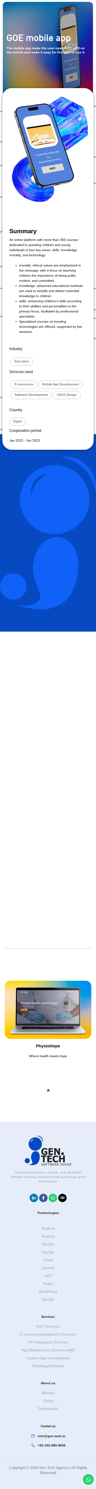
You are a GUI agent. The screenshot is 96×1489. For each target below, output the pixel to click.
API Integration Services (48, 1342)
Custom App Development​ (48, 1358)
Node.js (48, 1228)
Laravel (48, 1268)
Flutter (48, 1284)
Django (48, 1252)
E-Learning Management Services (48, 1334)
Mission (48, 1393)
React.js (48, 1236)
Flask (48, 1260)
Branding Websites (48, 1366)
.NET (48, 1276)
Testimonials (48, 1409)
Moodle (48, 1300)
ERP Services (48, 1326)
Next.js (48, 1244)
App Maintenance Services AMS (48, 1350)
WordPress (48, 1292)
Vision (48, 1401)
